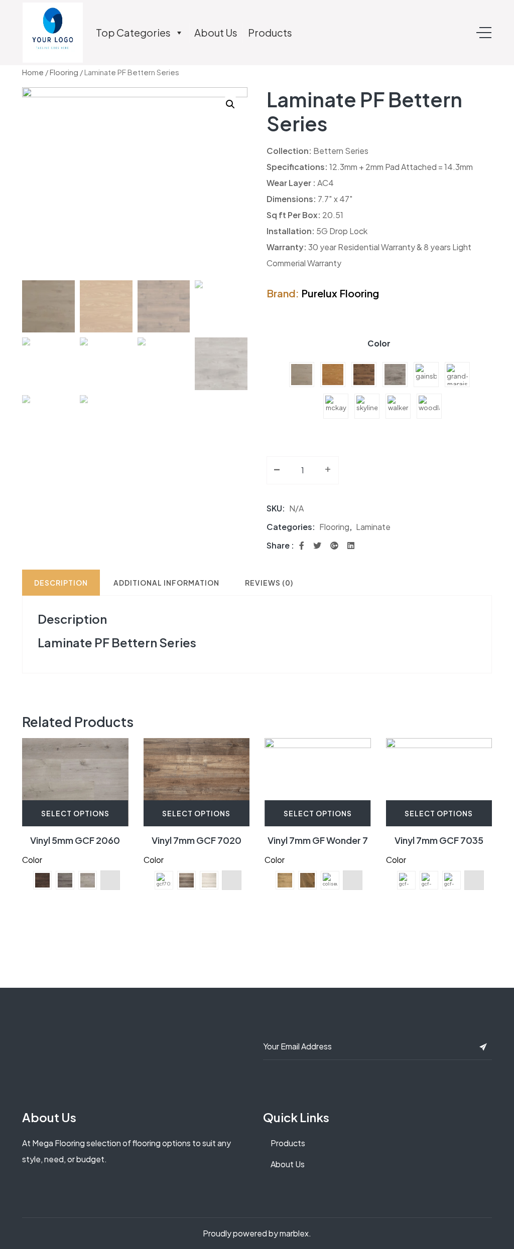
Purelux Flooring (340, 293)
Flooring (64, 72)
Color (379, 343)
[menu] (483, 32)
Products (270, 32)
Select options (75, 813)
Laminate (373, 526)
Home (33, 72)
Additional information (166, 582)
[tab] (61, 583)
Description (61, 582)
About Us (215, 32)
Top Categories (133, 32)
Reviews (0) (269, 582)
